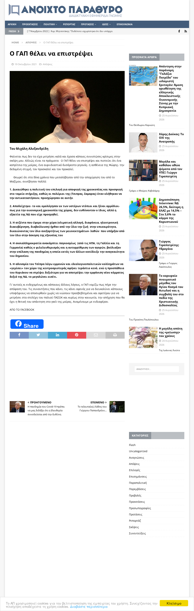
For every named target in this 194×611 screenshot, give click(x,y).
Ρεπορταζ (69, 24)
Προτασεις (87, 24)
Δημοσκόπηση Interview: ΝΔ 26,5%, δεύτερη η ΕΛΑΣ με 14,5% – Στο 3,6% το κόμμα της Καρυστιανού (171, 211)
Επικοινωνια (124, 24)
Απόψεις (47, 64)
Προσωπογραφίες (140, 508)
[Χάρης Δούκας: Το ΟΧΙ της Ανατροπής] (143, 142)
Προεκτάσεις (137, 501)
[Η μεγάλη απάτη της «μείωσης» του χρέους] (143, 337)
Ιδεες (105, 24)
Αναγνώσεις (136, 457)
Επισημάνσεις (138, 476)
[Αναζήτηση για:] (157, 369)
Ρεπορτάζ (135, 520)
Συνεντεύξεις (137, 533)
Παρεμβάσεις (137, 489)
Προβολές (135, 495)
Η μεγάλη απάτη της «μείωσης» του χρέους (170, 332)
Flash (132, 445)
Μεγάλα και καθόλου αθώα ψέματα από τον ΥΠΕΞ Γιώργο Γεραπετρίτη (170, 169)
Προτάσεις (135, 514)
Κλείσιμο (174, 603)
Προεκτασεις (30, 24)
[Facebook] (179, 31)
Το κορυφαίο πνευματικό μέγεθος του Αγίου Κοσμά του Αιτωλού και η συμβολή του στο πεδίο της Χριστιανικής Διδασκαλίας (171, 290)
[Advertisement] (67, 369)
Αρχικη (12, 24)
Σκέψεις (134, 527)
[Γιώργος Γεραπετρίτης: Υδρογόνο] (143, 250)
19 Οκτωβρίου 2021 (26, 64)
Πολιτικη (49, 24)
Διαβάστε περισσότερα (89, 606)
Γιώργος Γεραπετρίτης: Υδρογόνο (169, 245)
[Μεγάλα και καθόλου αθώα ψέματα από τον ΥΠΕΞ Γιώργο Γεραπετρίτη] (143, 170)
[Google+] (185, 31)
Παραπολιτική (138, 483)
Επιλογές (134, 470)
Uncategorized (138, 451)
